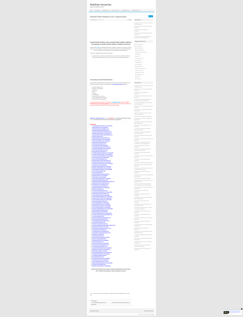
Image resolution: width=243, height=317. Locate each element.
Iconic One (140, 314)
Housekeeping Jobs (125, 10)
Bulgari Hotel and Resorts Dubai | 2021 (99, 142)
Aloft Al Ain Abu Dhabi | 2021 (98, 189)
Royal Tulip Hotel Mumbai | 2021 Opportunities (101, 207)
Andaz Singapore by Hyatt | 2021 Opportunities (101, 205)
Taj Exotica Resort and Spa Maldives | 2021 (100, 128)
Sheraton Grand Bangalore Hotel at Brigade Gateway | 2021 (103, 225)
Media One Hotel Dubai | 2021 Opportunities (101, 187)
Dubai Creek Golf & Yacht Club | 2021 (99, 151)
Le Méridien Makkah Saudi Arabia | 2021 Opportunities (102, 152)
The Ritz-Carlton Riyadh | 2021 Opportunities (101, 140)
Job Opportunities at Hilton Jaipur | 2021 (100, 149)
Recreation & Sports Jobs (139, 72)
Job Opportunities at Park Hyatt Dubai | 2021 (101, 137)
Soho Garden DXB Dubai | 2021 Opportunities (101, 204)
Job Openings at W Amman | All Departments (142, 178)
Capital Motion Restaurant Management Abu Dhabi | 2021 (103, 181)
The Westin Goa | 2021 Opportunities (99, 164)
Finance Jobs (137, 56)
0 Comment (129, 19)
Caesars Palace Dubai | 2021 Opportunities (100, 157)
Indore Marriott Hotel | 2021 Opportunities (100, 243)
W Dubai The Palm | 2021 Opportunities (100, 175)
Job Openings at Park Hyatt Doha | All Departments (143, 162)
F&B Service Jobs (105, 10)
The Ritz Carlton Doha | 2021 (98, 241)
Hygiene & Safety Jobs (139, 66)
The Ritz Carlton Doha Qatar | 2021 (99, 143)
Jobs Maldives (94, 19)
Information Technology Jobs (140, 68)
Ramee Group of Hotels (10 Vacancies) (99, 250)
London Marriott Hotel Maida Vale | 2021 (100, 210)
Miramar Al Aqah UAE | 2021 (97, 136)
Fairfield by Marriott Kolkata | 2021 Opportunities (101, 167)
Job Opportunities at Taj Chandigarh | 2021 (100, 231)
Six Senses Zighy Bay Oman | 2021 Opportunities (101, 198)
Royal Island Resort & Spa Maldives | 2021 (100, 184)
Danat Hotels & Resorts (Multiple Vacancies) (101, 237)
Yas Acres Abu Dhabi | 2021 (97, 172)
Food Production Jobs (139, 58)
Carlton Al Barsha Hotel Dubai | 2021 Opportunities (102, 196)
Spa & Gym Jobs (138, 78)
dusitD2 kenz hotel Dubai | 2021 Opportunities (101, 265)
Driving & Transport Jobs (139, 50)
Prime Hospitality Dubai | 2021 (98, 256)
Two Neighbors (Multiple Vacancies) (99, 255)
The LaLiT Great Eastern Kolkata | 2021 (99, 190)
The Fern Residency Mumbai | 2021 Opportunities (102, 199)
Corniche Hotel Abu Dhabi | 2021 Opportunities (101, 148)
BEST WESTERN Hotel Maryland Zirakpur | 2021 (101, 217)
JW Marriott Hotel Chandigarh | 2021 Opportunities (102, 169)
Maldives (98, 47)
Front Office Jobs (115, 10)
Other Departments (136, 10)
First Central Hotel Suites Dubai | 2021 (99, 246)
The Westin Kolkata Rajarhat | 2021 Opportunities (102, 213)
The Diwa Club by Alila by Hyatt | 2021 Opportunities (102, 163)
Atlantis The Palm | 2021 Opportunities (100, 211)
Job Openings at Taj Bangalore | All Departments (143, 116)
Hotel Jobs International (138, 44)
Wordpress (152, 314)
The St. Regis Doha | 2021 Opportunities (100, 145)
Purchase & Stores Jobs (139, 70)
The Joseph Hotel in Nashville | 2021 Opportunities (102, 154)
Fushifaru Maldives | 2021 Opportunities (100, 127)
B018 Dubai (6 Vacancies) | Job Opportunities (101, 258)
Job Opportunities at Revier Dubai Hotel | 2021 (101, 146)
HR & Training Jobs (138, 64)
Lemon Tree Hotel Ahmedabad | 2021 (99, 158)
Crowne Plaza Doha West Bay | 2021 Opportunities (102, 192)
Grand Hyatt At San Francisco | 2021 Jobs (100, 226)
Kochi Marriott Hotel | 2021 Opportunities (100, 259)
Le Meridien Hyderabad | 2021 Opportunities (101, 253)
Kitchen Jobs (97, 10)
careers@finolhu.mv (116, 102)
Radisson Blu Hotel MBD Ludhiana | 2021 (100, 180)
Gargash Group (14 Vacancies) (98, 234)
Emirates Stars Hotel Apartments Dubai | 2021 (121, 302)
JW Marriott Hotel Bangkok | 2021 (98, 222)
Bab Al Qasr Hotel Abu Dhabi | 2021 (99, 238)
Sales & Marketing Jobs (120, 293)
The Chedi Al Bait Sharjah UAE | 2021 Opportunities (102, 125)
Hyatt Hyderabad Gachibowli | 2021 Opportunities (102, 252)
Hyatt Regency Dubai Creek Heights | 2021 (100, 193)
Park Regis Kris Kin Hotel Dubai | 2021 (99, 229)
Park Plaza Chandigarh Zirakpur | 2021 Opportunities (102, 208)
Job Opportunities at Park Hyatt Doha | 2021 (100, 220)
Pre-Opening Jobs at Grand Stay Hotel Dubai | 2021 (102, 214)
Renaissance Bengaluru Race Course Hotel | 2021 (102, 133)
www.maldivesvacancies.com (118, 84)
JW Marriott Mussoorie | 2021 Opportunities (101, 195)
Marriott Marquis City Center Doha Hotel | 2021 (101, 160)
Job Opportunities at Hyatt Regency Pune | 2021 (101, 228)
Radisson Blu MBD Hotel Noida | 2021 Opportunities (102, 262)
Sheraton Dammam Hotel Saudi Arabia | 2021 (101, 174)
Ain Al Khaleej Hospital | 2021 (98, 235)
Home (91, 10)
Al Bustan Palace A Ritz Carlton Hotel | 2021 (100, 183)
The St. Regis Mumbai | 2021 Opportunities (100, 202)
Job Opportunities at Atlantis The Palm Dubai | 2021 (102, 134)
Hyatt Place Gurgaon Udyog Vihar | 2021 (100, 223)
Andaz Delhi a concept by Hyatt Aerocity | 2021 (101, 232)
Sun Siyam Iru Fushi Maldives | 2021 (99, 264)
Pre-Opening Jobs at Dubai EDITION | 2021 (100, 244)
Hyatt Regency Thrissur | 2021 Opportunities (101, 249)
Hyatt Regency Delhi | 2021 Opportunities (100, 240)
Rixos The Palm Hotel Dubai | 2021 (99, 170)
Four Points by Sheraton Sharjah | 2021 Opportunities (102, 155)
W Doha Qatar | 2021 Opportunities (99, 176)
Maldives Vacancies (100, 4)
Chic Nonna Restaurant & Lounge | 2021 (100, 219)
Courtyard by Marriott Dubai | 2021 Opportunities (102, 247)
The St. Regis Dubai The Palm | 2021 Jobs (100, 261)
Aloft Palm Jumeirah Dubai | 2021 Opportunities (101, 161)
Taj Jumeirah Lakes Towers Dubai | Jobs (100, 186)
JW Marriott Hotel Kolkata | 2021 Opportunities (101, 178)
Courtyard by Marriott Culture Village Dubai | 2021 (102, 131)
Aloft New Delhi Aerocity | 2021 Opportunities (101, 139)
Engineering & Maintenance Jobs (141, 52)
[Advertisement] (110, 31)
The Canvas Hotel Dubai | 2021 (98, 216)
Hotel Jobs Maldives (104, 293)
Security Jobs (137, 76)
